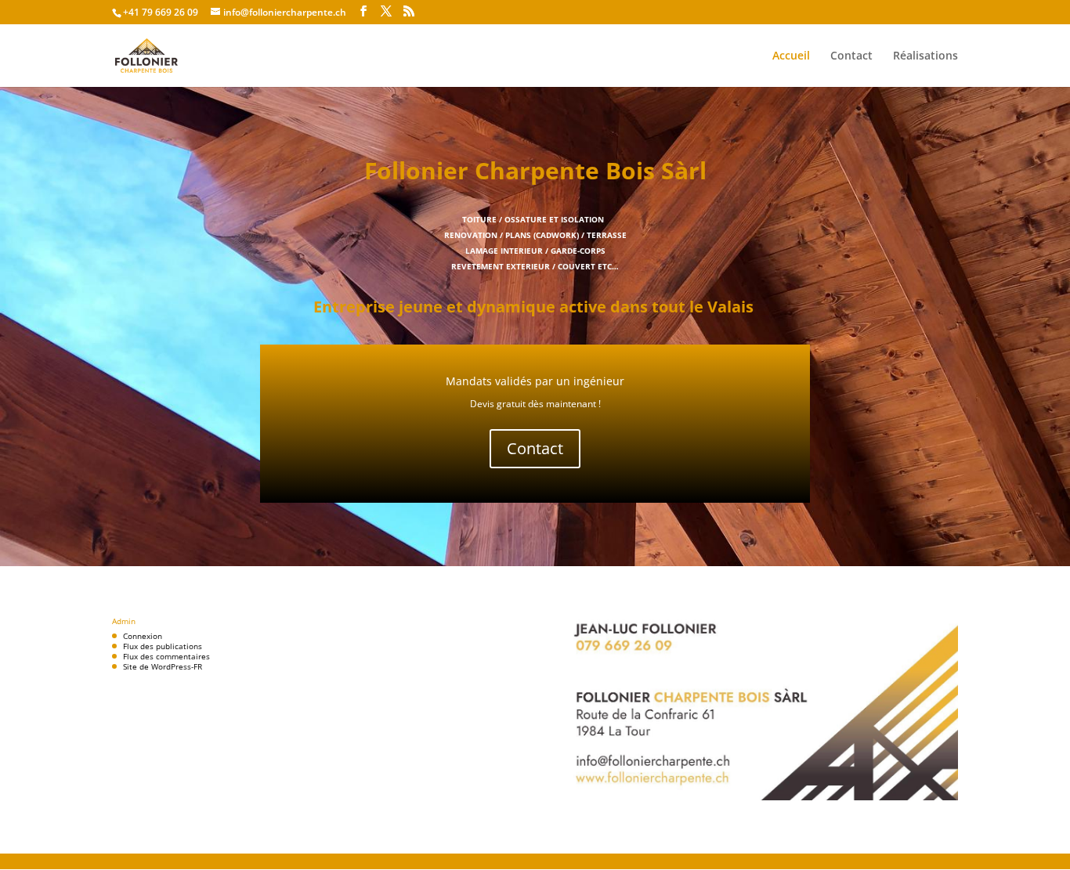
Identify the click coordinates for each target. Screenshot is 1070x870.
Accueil (791, 56)
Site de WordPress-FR (162, 666)
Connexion (142, 635)
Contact (851, 56)
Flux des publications (162, 646)
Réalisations (925, 56)
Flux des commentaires (166, 656)
